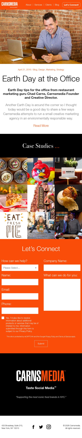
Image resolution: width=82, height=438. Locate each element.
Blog (57, 5)
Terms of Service (65, 336)
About (28, 5)
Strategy (60, 69)
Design (41, 69)
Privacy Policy (50, 336)
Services (38, 5)
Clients (48, 5)
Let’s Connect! (71, 5)
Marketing (50, 69)
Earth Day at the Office (41, 78)
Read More (41, 125)
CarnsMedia (10, 5)
